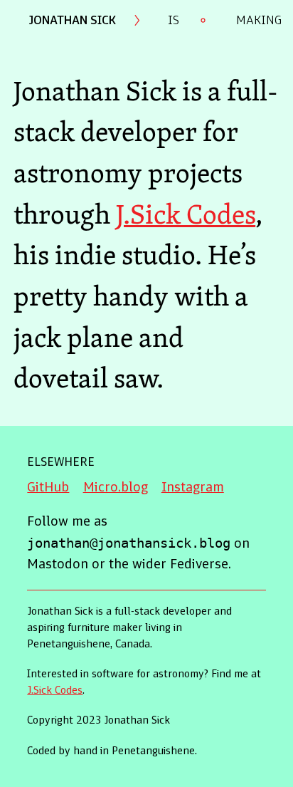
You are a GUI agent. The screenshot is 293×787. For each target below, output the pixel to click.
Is (173, 21)
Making (259, 21)
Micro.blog (115, 488)
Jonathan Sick (72, 21)
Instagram (192, 488)
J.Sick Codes (185, 213)
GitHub (48, 488)
